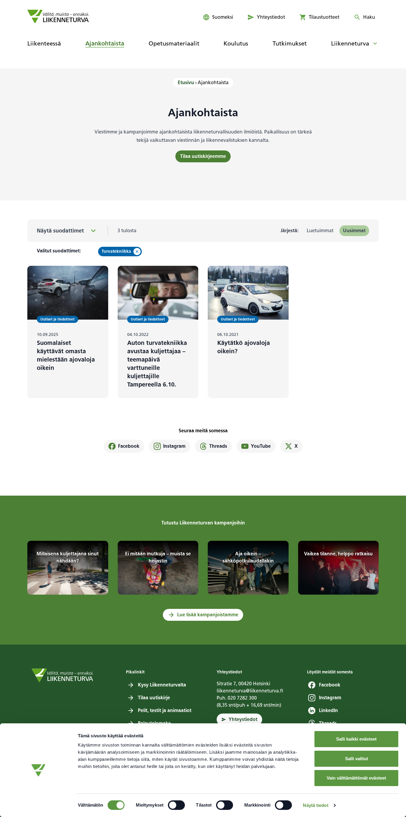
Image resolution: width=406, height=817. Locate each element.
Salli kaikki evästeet (356, 738)
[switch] (176, 805)
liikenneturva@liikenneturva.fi (250, 691)
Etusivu (186, 82)
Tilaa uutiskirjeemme (203, 156)
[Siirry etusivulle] (58, 16)
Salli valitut (356, 758)
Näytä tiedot (315, 805)
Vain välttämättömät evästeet (356, 777)
